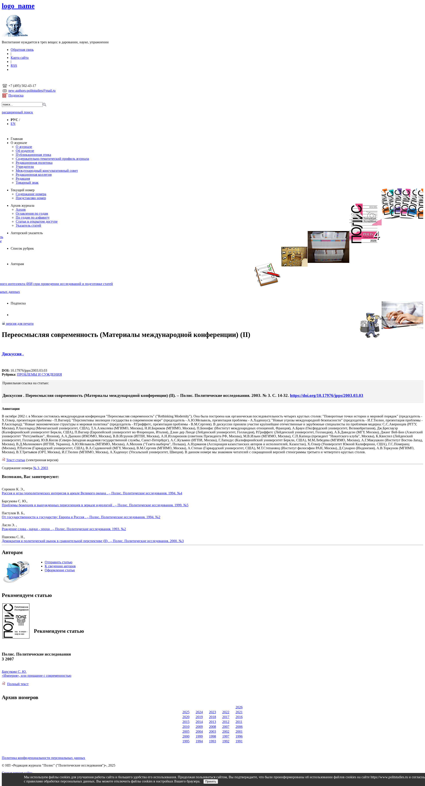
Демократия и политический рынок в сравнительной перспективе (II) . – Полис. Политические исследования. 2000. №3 (93, 541)
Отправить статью (58, 562)
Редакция (23, 178)
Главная (17, 139)
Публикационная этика (33, 155)
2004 (199, 731)
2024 (199, 712)
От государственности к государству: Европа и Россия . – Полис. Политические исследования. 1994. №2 (81, 517)
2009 (199, 727)
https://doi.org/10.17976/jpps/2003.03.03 (326, 395)
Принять (210, 781)
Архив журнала (22, 205)
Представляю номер (31, 198)
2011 (239, 722)
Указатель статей (28, 225)
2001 (239, 731)
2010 (185, 727)
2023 (212, 712)
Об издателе (25, 151)
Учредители (25, 166)
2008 (212, 727)
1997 (225, 736)
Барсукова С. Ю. (14, 671)
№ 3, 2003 (40, 468)
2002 (225, 731)
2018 (212, 717)
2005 (185, 731)
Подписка (15, 95)
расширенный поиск (17, 112)
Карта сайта (20, 57)
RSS (14, 65)
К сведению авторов (60, 566)
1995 (185, 741)
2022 (225, 712)
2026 (239, 707)
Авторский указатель (27, 233)
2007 (225, 727)
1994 (199, 741)
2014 (199, 722)
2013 (212, 722)
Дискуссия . (13, 354)
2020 (185, 717)
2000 (185, 736)
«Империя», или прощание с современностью (36, 675)
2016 (239, 717)
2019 (199, 717)
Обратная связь (22, 50)
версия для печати (19, 323)
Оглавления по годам (32, 213)
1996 (239, 736)
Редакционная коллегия (34, 174)
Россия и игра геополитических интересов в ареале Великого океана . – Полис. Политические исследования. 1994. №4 (92, 493)
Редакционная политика (34, 162)
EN (13, 124)
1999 (199, 736)
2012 (225, 722)
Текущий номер (23, 190)
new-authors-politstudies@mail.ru (32, 90)
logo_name (18, 6)
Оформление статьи (60, 570)
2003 (212, 731)
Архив (21, 209)
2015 (185, 722)
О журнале (19, 143)
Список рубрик (22, 248)
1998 (212, 736)
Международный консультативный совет (47, 170)
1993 (212, 741)
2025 (185, 712)
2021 (239, 712)
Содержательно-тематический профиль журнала (52, 159)
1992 (225, 741)
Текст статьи (15, 460)
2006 (239, 727)
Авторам (17, 264)
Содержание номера (31, 194)
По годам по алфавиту (33, 217)
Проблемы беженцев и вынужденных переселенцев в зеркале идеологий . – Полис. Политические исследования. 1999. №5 (95, 505)
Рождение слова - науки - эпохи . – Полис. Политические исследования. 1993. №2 (64, 529)
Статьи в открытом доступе (37, 221)
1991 (239, 741)
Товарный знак (27, 182)
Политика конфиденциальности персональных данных (43, 758)
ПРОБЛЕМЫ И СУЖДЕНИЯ (39, 374)
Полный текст (18, 684)
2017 (225, 717)
